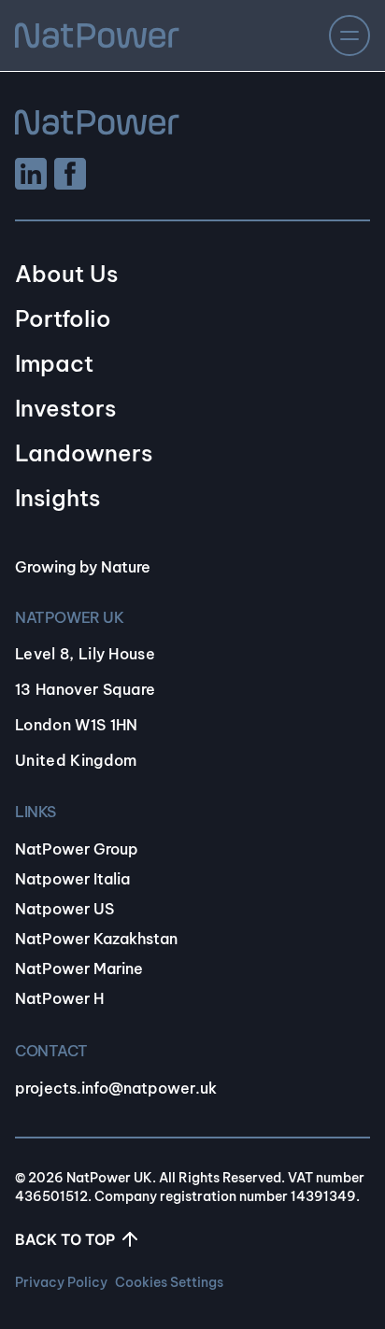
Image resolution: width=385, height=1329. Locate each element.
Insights (57, 498)
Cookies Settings (169, 1282)
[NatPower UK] (97, 35)
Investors (65, 408)
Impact (54, 363)
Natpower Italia (72, 879)
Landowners (83, 453)
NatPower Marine (79, 968)
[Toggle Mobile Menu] (349, 35)
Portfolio (63, 318)
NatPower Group (76, 849)
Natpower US (64, 908)
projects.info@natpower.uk (116, 1088)
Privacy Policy (61, 1282)
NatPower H (59, 998)
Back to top (65, 1239)
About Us (66, 274)
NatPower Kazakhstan (96, 938)
